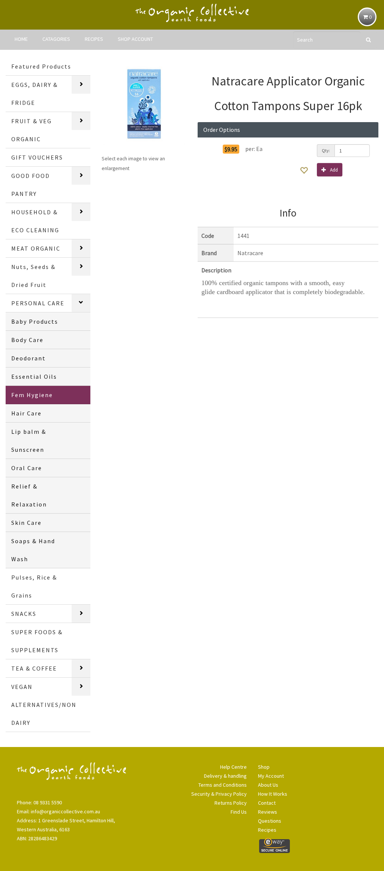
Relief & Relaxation (29, 495)
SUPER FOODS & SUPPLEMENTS (37, 641)
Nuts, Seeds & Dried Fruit (33, 275)
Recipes (267, 829)
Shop (264, 766)
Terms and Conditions (222, 784)
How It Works (272, 793)
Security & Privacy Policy (218, 793)
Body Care (27, 340)
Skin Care (26, 522)
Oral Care (26, 468)
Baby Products (34, 321)
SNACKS (23, 613)
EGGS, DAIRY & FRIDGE (34, 93)
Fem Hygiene (32, 395)
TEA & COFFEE (34, 668)
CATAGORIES (56, 39)
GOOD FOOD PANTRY (30, 184)
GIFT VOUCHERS (37, 157)
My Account (271, 775)
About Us (268, 784)
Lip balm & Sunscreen (28, 440)
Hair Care (26, 413)
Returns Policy (230, 802)
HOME (21, 39)
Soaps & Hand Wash (33, 550)
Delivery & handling (225, 775)
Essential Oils (34, 376)
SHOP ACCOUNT (135, 39)
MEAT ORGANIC (35, 248)
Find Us (238, 811)
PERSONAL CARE (37, 303)
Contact (267, 802)
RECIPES (94, 39)
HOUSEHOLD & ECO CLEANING (35, 221)
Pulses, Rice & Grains (34, 586)
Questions (269, 820)
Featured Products (41, 66)
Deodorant (28, 358)
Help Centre (233, 766)
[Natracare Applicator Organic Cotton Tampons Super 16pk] (144, 104)
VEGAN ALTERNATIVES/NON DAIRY (43, 704)
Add (334, 170)
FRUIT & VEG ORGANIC (31, 130)
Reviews (267, 811)
